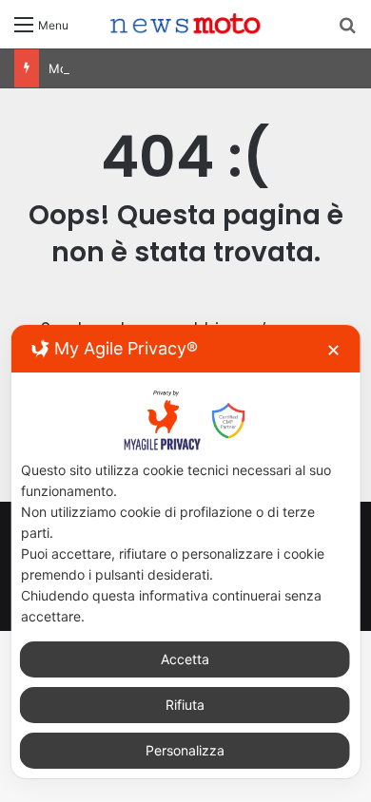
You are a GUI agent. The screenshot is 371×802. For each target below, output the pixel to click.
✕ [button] (333, 350)
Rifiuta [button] (185, 705)
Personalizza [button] (185, 750)
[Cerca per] (347, 31)
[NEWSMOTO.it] (185, 24)
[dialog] (186, 551)
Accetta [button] (185, 659)
